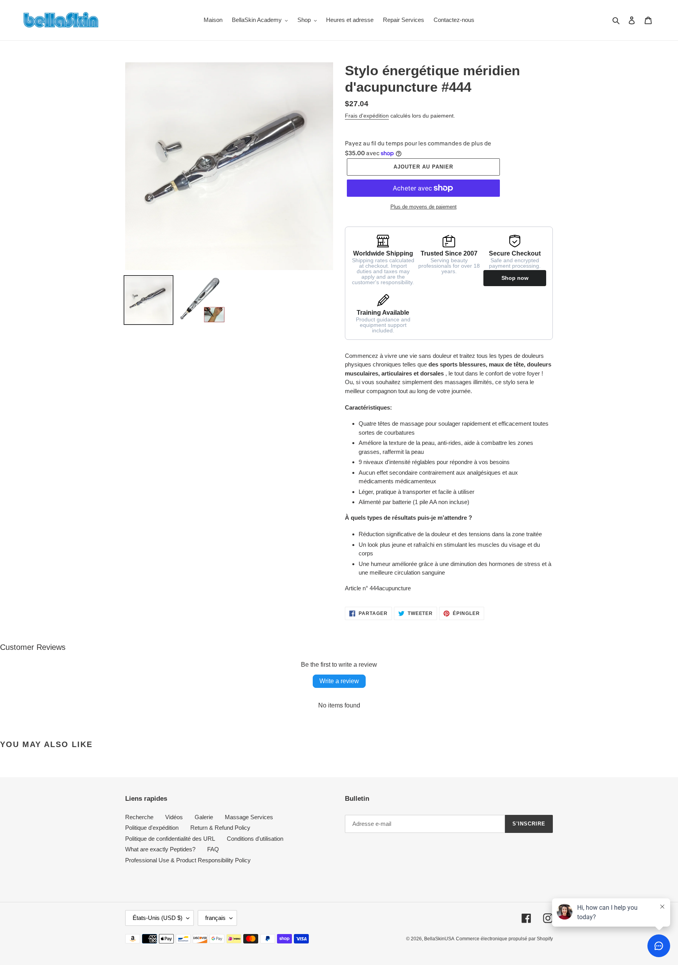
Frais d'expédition (367, 115)
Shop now (515, 278)
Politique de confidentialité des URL (170, 838)
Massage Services (249, 817)
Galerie (204, 817)
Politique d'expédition (152, 827)
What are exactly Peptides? (160, 849)
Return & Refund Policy (220, 827)
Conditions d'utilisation (255, 838)
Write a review (339, 681)
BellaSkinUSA (439, 938)
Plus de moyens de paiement (423, 207)
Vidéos (174, 817)
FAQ (213, 849)
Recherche (139, 817)
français (215, 917)
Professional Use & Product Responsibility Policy (188, 860)
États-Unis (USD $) (157, 917)
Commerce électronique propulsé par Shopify (504, 938)
